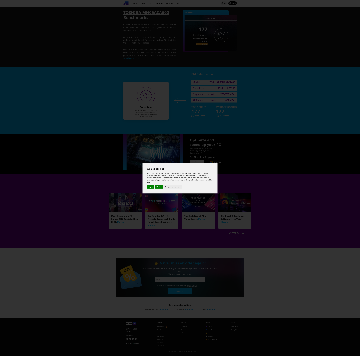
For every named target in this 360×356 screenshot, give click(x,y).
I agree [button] (150, 187)
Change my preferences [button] (172, 187)
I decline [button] (159, 187)
